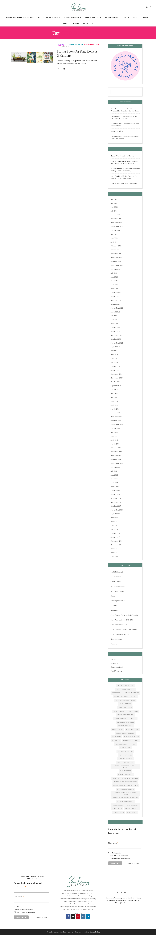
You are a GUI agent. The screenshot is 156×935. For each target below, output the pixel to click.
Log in (113, 659)
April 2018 (114, 483)
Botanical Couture (131, 693)
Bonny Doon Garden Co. (125, 689)
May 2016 (114, 549)
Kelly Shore (116, 737)
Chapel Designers (121, 696)
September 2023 (117, 265)
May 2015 (114, 553)
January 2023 (115, 296)
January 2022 (115, 331)
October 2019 (116, 421)
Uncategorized (116, 639)
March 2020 (115, 409)
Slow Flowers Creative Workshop (125, 778)
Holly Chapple (117, 729)
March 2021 (115, 362)
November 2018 (116, 456)
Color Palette (130, 18)
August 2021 (115, 347)
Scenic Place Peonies (125, 762)
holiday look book (125, 726)
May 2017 (114, 522)
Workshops (115, 644)
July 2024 (114, 234)
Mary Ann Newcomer (131, 740)
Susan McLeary (118, 805)
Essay (113, 596)
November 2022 (116, 300)
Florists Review (121, 718)
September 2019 (117, 424)
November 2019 (116, 417)
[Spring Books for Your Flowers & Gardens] (32, 57)
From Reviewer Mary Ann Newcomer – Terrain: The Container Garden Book (125, 110)
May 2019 (114, 436)
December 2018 (116, 452)
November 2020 (117, 378)
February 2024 (116, 246)
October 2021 (116, 339)
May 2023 (114, 281)
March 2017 (115, 529)
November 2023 (116, 258)
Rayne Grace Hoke (125, 758)
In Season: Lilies (117, 131)
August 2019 (115, 428)
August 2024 (115, 230)
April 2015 (114, 556)
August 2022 (115, 312)
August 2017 (115, 514)
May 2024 (114, 238)
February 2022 (116, 327)
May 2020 (114, 401)
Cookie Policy (95, 932)
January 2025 (115, 215)
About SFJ (87, 23)
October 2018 (116, 459)
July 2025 (114, 211)
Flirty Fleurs (133, 711)
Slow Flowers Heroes (119, 625)
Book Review (116, 693)
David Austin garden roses (125, 700)
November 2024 (117, 223)
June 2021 (114, 355)
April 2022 (114, 320)
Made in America (112, 18)
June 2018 (114, 475)
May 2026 (114, 207)
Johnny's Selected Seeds (125, 733)
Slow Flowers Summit (125, 801)
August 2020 (115, 390)
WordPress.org (116, 671)
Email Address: (114, 833)
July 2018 (114, 471)
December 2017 (116, 498)
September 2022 (117, 308)
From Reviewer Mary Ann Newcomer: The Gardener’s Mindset (125, 117)
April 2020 (114, 405)
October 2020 (116, 382)
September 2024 (117, 226)
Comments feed (117, 667)
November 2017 (116, 502)
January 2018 (115, 494)
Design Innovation (93, 18)
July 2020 (114, 393)
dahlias (133, 696)
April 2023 (114, 285)
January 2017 (115, 537)
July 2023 (114, 273)
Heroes (66, 23)
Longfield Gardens (131, 737)
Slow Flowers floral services (120, 858)
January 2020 (115, 413)
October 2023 (116, 261)
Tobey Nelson (119, 812)
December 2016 (116, 541)
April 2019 (114, 440)
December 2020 (117, 374)
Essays (76, 23)
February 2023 (116, 292)
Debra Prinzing (125, 704)
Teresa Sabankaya (131, 808)
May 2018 (114, 479)
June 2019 (114, 432)
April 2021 (114, 358)
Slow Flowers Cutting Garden (125, 782)
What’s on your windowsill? (126, 184)
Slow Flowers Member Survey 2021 (125, 798)
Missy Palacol (125, 748)
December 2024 (116, 219)
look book (116, 740)
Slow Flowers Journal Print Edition (124, 629)
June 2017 (114, 518)
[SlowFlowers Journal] (78, 7)
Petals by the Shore (125, 751)
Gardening (115, 610)
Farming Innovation (72, 18)
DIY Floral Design (117, 591)
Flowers (144, 18)
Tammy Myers (117, 808)
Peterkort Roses (125, 755)
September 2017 (117, 510)
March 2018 (115, 487)
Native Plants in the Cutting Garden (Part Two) (124, 162)
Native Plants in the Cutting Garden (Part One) (124, 177)
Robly (137, 863)
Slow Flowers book (125, 774)
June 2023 (114, 277)
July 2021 (114, 351)
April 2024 (114, 242)
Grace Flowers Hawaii (125, 722)
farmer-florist (119, 711)
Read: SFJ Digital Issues (48, 18)
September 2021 (117, 343)
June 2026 (114, 203)
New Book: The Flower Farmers (20, 18)
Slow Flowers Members (120, 634)
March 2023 (115, 289)
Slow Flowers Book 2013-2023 (122, 620)
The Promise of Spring (125, 156)
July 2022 (114, 316)
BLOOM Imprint (117, 572)
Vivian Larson (132, 812)
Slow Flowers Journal (125, 789)
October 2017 (116, 506)
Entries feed (115, 663)
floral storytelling (125, 715)
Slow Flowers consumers (119, 856)
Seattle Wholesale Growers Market (125, 766)
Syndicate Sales (132, 805)
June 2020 (114, 397)
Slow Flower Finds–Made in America (124, 615)
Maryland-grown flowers (125, 744)
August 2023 (115, 269)
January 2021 (115, 370)
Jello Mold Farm (132, 729)
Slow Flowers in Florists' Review (125, 785)
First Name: (113, 843)
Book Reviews (116, 577)
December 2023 (116, 254)
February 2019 (116, 448)
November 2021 (116, 335)
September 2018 (117, 463)
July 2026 (114, 199)
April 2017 (114, 525)
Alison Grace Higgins (125, 685)
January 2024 (115, 250)
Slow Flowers (125, 771)
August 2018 (115, 467)
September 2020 (117, 386)
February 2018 (116, 490)
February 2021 (116, 366)
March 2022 (115, 324)
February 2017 (116, 533)
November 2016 (116, 545)
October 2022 (116, 304)
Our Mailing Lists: (114, 853)
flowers (133, 718)
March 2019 (115, 444)
